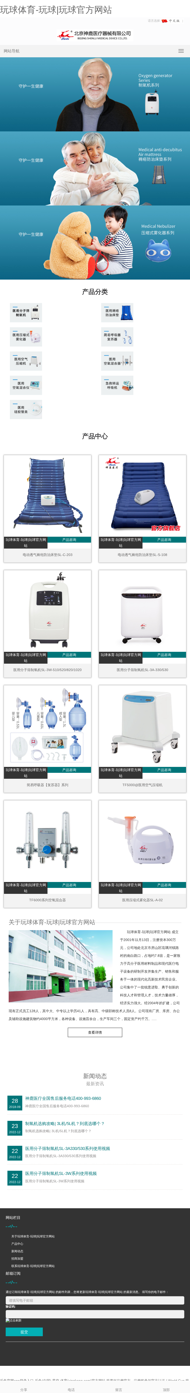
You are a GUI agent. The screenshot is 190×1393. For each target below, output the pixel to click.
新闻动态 (17, 1251)
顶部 (166, 1390)
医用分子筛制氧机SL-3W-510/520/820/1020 (47, 670)
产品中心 (17, 1244)
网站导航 (12, 51)
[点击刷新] (14, 1320)
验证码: (11, 1306)
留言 (118, 1390)
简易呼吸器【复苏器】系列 (47, 785)
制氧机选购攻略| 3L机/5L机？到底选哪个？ (65, 1123)
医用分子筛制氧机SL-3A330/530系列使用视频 (67, 1148)
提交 (24, 1332)
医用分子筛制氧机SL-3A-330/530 (142, 670)
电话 (71, 1390)
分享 (23, 1390)
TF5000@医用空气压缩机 (142, 785)
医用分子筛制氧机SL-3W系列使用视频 (61, 1173)
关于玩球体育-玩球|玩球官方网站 (33, 1236)
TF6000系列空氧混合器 (47, 900)
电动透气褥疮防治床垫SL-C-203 (47, 555)
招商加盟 (17, 1258)
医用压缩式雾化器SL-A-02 (142, 900)
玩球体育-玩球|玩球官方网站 (56, 10)
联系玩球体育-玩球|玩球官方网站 (33, 1266)
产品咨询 (69, 540)
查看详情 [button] (95, 1032)
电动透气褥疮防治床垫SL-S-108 (142, 555)
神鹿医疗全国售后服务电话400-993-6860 (63, 1098)
